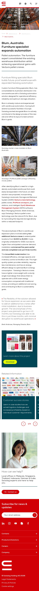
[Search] (31, 4)
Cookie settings (8, 586)
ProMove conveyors (21, 203)
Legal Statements (9, 579)
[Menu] (36, 4)
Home (3, 33)
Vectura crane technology (24, 200)
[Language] (25, 4)
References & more (13, 34)
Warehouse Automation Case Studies (26, 34)
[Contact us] (20, 4)
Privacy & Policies (9, 583)
